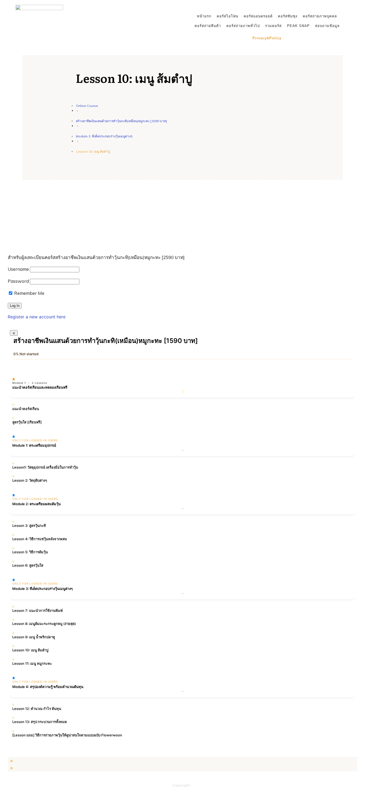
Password (18, 281)
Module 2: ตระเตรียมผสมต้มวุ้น (36, 504)
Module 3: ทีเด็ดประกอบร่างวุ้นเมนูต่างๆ (42, 588)
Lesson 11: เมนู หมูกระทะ (32, 663)
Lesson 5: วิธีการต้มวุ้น (30, 552)
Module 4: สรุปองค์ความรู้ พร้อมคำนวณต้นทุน (47, 687)
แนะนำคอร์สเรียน (25, 409)
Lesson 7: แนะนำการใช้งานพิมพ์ (37, 610)
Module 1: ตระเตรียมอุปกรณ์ (34, 445)
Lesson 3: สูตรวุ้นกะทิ (29, 525)
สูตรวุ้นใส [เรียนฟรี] (27, 422)
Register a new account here (36, 316)
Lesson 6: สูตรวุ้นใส (27, 565)
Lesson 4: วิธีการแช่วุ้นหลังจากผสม (39, 539)
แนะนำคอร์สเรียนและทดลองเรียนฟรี (39, 387)
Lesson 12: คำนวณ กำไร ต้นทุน (36, 708)
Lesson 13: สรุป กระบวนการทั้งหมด (39, 722)
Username (18, 269)
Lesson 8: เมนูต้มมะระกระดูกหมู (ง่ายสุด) (44, 623)
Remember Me (28, 293)
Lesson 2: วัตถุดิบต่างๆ (29, 480)
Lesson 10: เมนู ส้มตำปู (30, 650)
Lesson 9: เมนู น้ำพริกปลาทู (33, 637)
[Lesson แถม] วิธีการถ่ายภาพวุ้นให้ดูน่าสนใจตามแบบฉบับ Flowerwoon (67, 735)
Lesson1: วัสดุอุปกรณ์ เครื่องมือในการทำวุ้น (45, 467)
